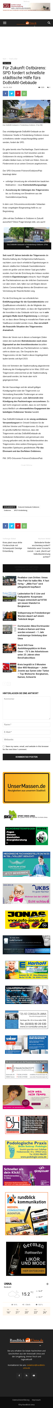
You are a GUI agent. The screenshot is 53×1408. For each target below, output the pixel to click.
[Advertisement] (26, 41)
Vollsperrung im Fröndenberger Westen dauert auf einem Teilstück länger (34, 615)
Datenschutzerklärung (21, 1400)
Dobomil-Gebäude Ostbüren (28, 507)
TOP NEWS (7, 584)
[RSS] (26, 1375)
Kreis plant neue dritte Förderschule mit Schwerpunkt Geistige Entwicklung (12, 546)
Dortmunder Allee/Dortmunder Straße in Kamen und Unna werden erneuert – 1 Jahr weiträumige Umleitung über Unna (33, 632)
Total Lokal (13, 59)
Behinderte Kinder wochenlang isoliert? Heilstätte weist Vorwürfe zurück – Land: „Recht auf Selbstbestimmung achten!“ (38, 549)
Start (4, 59)
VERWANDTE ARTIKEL (26, 567)
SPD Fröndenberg (20, 510)
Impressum (36, 1400)
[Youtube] (34, 1375)
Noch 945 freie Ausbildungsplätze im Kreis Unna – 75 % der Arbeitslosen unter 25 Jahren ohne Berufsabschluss (33, 651)
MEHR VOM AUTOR (26, 569)
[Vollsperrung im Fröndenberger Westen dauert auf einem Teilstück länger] (9, 616)
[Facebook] (19, 1375)
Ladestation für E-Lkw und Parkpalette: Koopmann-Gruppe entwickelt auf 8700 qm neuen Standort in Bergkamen (32, 600)
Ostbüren (7, 510)
